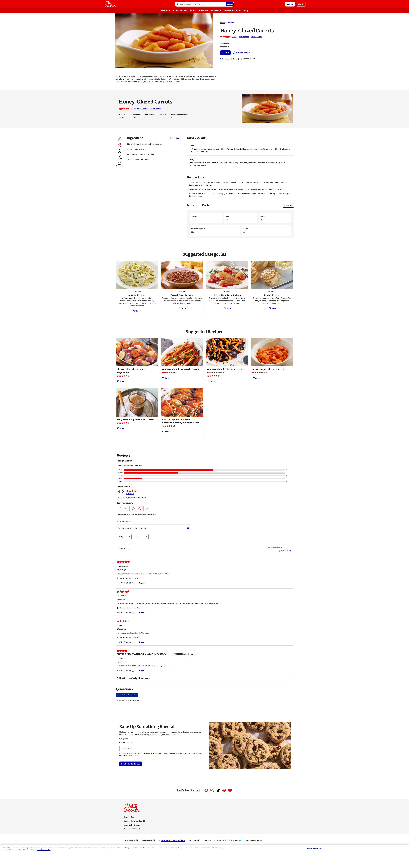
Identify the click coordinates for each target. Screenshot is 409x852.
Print (119, 152)
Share (120, 158)
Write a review (244, 37)
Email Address (125, 743)
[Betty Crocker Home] (110, 4)
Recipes (231, 22)
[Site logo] (133, 809)
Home (222, 22)
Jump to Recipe (243, 53)
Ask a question (256, 37)
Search (230, 4)
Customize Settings (314, 848)
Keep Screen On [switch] (119, 165)
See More (288, 205)
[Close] (405, 848)
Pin (120, 146)
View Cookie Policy (44, 850)
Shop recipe (174, 138)
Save (227, 53)
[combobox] (202, 4)
